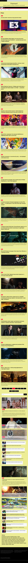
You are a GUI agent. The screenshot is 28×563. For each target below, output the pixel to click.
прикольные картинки (17, 541)
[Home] (2, 7)
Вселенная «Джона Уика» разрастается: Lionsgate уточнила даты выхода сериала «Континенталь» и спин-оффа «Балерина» (13, 298)
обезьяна (18, 540)
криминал (5, 540)
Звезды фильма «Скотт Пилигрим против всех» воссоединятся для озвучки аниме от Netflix (15, 521)
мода (16, 540)
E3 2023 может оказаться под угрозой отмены (11, 17)
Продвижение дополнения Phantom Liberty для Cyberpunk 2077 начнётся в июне (14, 524)
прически (22, 541)
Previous (4, 388)
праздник (12, 541)
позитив (9, 541)
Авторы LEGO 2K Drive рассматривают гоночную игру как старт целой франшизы (13, 507)
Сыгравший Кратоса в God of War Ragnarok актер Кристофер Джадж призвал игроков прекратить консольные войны (15, 517)
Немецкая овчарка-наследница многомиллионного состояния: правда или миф (13, 411)
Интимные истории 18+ (13, 536)
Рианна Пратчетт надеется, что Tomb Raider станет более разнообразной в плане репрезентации (13, 495)
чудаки (13, 544)
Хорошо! (14, 3)
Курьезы (3, 409)
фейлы (10, 544)
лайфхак (11, 540)
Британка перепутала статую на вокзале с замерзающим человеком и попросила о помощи (13, 438)
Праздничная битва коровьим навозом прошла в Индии (13, 445)
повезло (3, 541)
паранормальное (22, 540)
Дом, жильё (8, 536)
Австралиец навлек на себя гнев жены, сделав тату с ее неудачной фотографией (15, 452)
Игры (2, 15)
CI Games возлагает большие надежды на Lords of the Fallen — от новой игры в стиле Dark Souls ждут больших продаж (13, 203)
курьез (9, 540)
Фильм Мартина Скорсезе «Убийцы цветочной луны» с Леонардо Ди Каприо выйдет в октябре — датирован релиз (13, 88)
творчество (3, 544)
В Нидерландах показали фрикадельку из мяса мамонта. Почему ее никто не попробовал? (12, 426)
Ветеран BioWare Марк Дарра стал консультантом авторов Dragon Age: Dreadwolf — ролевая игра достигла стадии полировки (13, 40)
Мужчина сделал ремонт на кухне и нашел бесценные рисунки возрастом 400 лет (14, 459)
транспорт (7, 544)
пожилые (6, 541)
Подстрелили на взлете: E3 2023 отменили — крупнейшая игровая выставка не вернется (15, 527)
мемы (14, 540)
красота (3, 540)
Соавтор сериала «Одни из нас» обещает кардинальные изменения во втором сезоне (13, 480)
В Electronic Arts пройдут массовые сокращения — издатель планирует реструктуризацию (16, 531)
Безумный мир (4, 536)
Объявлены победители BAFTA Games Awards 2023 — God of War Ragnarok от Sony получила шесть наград (15, 511)
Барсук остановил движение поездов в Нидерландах (13, 455)
